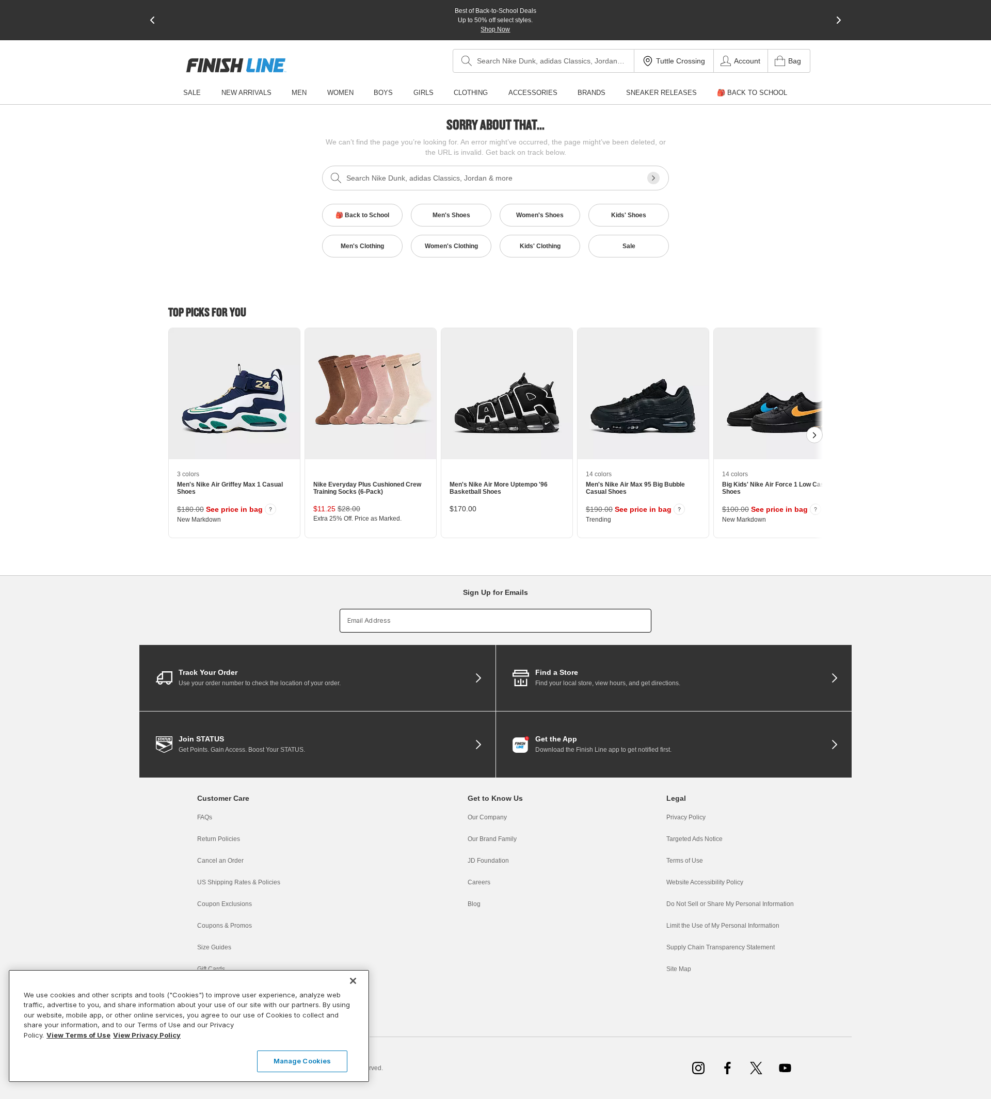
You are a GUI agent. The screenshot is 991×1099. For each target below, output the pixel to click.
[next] (839, 20)
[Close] (353, 980)
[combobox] (543, 61)
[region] (189, 1025)
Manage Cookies (302, 1061)
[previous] (152, 20)
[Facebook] (727, 1068)
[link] (236, 65)
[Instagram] (698, 1068)
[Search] (466, 61)
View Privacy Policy (147, 1035)
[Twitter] (756, 1068)
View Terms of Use (78, 1035)
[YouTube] (785, 1068)
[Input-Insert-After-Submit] (653, 178)
